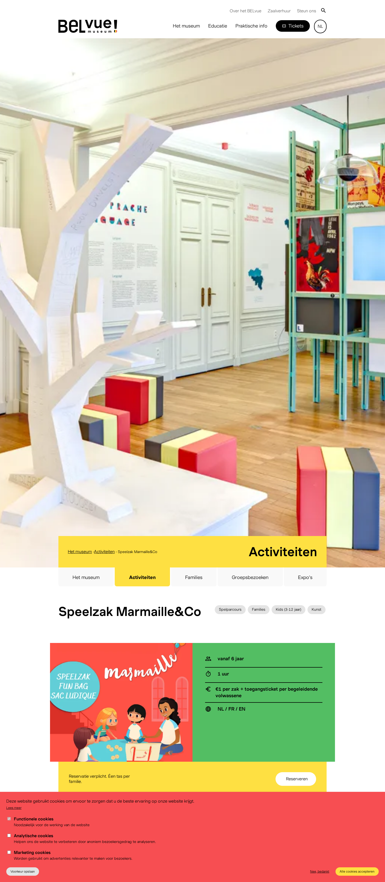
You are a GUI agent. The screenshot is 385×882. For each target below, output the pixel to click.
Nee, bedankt (319, 871)
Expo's (305, 577)
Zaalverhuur (279, 10)
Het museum (186, 26)
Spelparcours (230, 609)
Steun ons (306, 10)
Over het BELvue (245, 10)
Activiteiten (104, 551)
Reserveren (297, 778)
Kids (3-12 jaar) (288, 609)
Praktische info (251, 26)
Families (193, 577)
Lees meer (13, 808)
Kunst (316, 609)
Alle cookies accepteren (357, 871)
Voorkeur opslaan (22, 871)
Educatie (217, 26)
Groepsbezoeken (250, 577)
